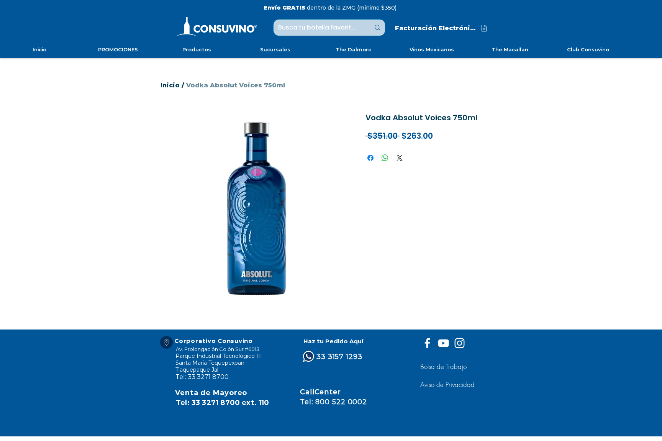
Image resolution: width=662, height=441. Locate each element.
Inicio (170, 85)
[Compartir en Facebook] (370, 157)
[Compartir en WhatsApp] (385, 157)
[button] (448, 384)
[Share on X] (399, 157)
